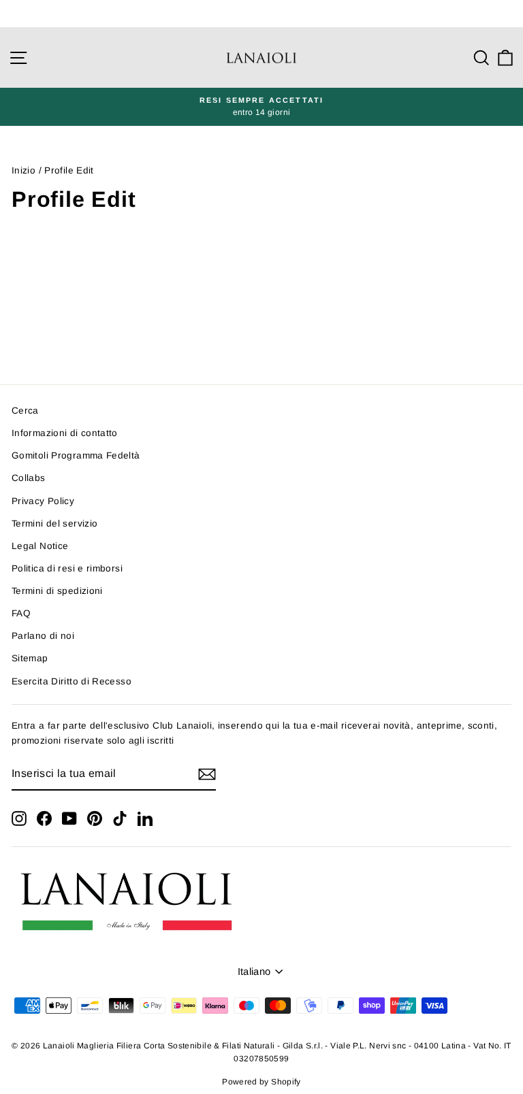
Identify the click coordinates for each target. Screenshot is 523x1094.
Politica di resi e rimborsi (67, 568)
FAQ (21, 613)
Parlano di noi (43, 636)
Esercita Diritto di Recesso (71, 681)
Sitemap (30, 658)
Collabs (29, 478)
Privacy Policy (43, 501)
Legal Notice (40, 546)
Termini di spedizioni (57, 591)
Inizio (23, 170)
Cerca (25, 410)
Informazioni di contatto (65, 433)
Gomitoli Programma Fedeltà (76, 455)
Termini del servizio (54, 523)
